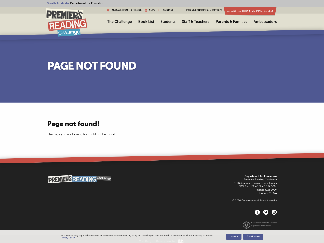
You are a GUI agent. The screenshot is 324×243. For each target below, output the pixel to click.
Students (168, 21)
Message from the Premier (127, 10)
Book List (146, 21)
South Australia (58, 3)
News (151, 10)
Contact (168, 10)
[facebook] (257, 212)
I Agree (234, 236)
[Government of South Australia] (260, 224)
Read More (253, 236)
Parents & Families (231, 21)
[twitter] (265, 212)
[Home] (66, 22)
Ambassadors (265, 21)
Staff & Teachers (195, 21)
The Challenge (119, 21)
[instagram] (274, 212)
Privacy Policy (68, 237)
